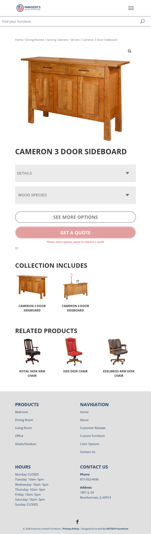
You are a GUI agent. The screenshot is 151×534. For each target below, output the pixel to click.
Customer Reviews (93, 428)
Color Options (89, 444)
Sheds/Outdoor (26, 444)
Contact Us (87, 452)
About (84, 420)
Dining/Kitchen (34, 40)
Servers (75, 40)
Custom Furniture (92, 436)
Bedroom (21, 412)
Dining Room (24, 420)
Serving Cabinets (57, 40)
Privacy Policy (71, 528)
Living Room (23, 428)
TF (16, 249)
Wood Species (32, 195)
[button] (129, 51)
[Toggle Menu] (131, 8)
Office (19, 436)
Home (19, 40)
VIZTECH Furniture (117, 528)
